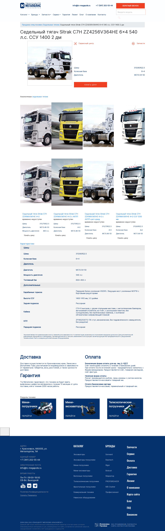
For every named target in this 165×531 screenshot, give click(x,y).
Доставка (132, 467)
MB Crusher (110, 487)
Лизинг (75, 14)
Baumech (109, 460)
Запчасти (132, 447)
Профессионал (112, 492)
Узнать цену (90, 85)
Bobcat (109, 470)
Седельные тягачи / (51, 25)
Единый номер (28, 457)
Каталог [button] (24, 14)
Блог (82, 14)
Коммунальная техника (84, 492)
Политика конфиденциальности (34, 492)
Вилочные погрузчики (83, 476)
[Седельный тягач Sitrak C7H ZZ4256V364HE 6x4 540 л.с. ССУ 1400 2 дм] (49, 63)
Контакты (102, 14)
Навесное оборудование (84, 497)
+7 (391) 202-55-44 (104, 5)
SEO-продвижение (118, 524)
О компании (91, 14)
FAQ (129, 508)
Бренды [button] (34, 14)
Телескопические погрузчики (86, 481)
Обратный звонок (130, 6)
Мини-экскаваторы (82, 470)
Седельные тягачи (40, 96)
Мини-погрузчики (81, 465)
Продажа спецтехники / (32, 25)
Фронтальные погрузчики (85, 487)
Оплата (131, 460)
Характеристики (27, 244)
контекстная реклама (126, 526)
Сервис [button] (56, 14)
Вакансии (132, 514)
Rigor (108, 465)
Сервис (131, 454)
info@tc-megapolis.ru (81, 5)
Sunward (109, 454)
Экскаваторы (79, 454)
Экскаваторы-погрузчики (84, 460)
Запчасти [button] (46, 14)
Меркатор (110, 476)
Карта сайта (133, 494)
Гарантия (66, 14)
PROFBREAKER (112, 481)
